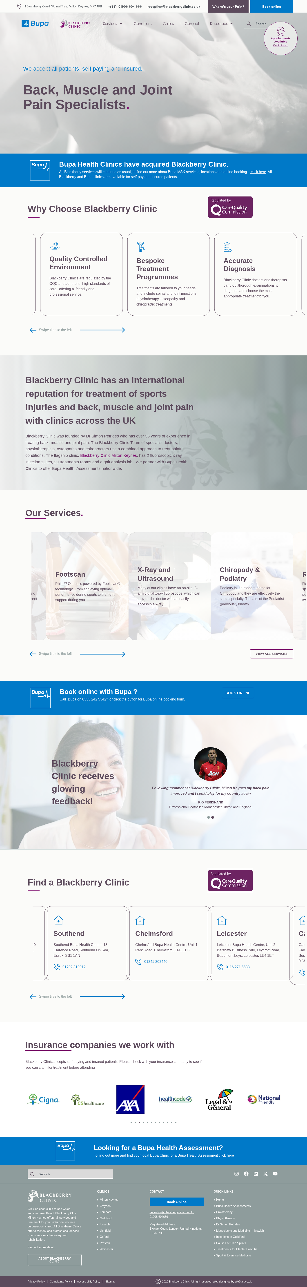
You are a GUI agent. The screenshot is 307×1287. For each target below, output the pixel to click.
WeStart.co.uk (243, 1281)
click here (258, 172)
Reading (230, 933)
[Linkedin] (256, 1173)
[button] (208, 817)
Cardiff (146, 933)
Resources (218, 23)
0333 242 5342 (94, 699)
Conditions (143, 23)
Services (110, 23)
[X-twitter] (265, 1173)
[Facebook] (246, 1173)
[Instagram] (236, 1173)
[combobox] (70, 1174)
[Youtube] (275, 1173)
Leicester (68, 933)
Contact (192, 23)
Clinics (168, 23)
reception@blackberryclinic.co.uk (172, 1212)
